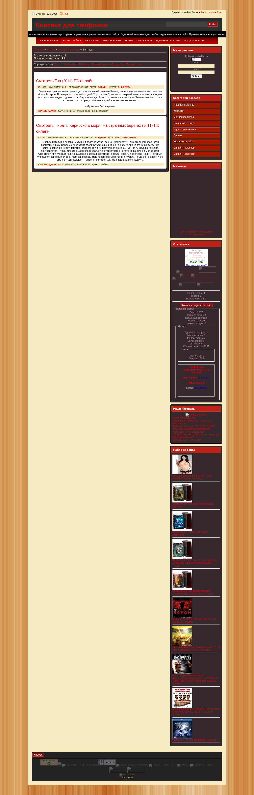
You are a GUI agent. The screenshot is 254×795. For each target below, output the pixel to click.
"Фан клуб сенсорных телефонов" (191, 429)
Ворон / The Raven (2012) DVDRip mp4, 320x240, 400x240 (194, 620)
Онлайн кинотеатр (69, 49)
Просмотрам (133, 64)
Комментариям (100, 64)
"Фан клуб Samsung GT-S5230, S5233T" (194, 426)
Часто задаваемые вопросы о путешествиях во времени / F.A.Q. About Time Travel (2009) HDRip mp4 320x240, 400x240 (194, 679)
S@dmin (102, 87)
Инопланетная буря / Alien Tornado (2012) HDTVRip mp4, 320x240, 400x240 (196, 648)
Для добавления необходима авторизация (196, 233)
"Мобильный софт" (183, 437)
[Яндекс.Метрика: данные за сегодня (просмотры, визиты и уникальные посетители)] (187, 272)
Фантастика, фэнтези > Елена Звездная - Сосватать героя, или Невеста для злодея (195, 563)
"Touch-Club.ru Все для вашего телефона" (196, 434)
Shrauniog (199, 382)
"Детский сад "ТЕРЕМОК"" (186, 440)
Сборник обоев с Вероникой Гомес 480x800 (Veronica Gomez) (192, 477)
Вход (219, 12)
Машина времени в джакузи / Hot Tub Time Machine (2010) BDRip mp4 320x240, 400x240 (196, 712)
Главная (39, 49)
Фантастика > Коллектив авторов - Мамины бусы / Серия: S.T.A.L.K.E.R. (192, 592)
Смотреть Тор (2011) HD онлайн (64, 80)
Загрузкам (118, 64)
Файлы (51, 49)
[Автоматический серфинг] (202, 765)
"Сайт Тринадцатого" (184, 418)
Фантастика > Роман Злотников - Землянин (190, 533)
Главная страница (184, 104)
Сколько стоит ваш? (196, 265)
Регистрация (207, 12)
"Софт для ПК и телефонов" (188, 431)
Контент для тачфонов (72, 25)
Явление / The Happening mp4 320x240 (194, 740)
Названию (70, 64)
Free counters (127, 778)
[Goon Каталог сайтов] (107, 765)
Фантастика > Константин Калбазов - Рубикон (193, 505)
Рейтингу (83, 64)
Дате (57, 64)
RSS (66, 13)
